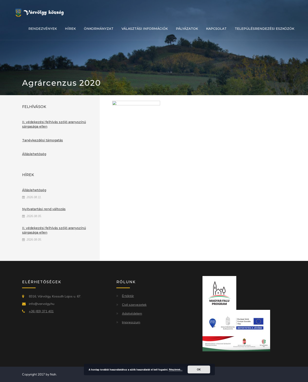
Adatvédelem (132, 313)
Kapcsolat (216, 29)
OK (199, 369)
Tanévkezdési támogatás (42, 140)
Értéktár (128, 296)
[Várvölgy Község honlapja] (41, 12)
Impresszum (131, 322)
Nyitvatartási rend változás (44, 209)
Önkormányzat (98, 29)
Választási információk (145, 29)
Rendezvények (42, 29)
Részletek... (175, 369)
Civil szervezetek (134, 305)
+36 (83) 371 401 (41, 311)
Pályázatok (187, 29)
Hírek (70, 29)
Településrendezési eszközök (264, 29)
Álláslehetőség (34, 154)
